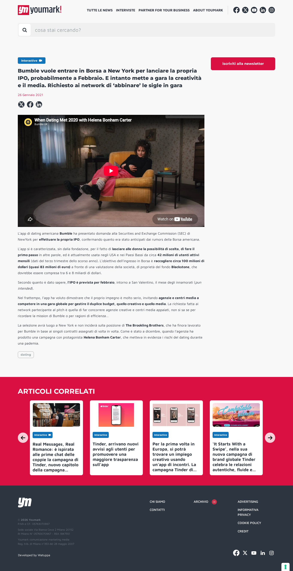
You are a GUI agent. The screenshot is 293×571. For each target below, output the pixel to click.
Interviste (125, 10)
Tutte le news (100, 10)
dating (26, 355)
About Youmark (208, 10)
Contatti (157, 510)
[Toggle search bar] (25, 30)
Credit (243, 531)
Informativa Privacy (248, 512)
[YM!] (39, 10)
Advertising (248, 501)
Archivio (201, 501)
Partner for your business (164, 10)
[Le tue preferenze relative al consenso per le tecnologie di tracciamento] (285, 567)
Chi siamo (157, 501)
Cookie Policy (249, 523)
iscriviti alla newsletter (243, 64)
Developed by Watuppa (34, 555)
